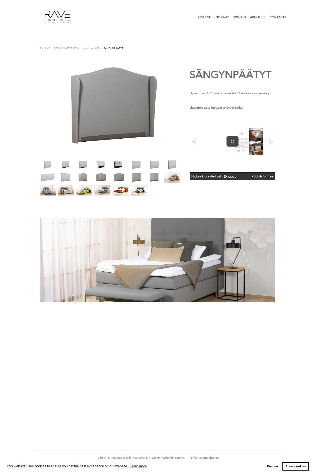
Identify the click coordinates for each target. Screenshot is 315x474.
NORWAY (222, 17)
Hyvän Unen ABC (91, 48)
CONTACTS (278, 17)
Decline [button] (272, 466)
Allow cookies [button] (295, 466)
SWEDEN (239, 17)
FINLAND (204, 17)
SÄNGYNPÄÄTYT (113, 48)
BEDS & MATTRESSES (66, 48)
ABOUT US (257, 17)
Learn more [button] (138, 466)
